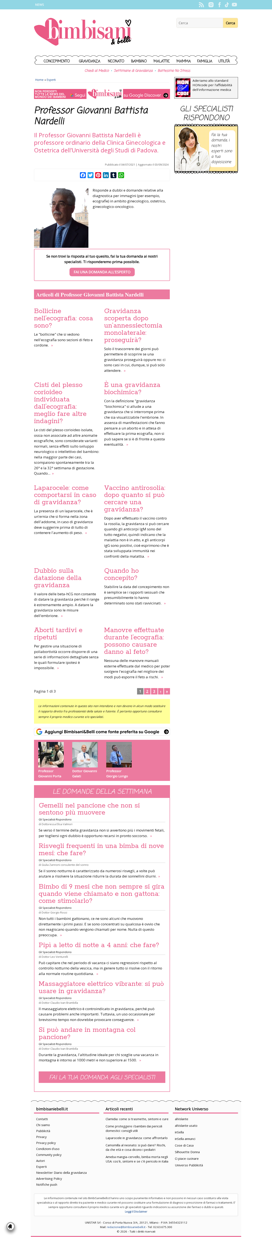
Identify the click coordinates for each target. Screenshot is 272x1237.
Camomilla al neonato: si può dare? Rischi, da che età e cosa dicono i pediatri (136, 1147)
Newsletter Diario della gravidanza (61, 1172)
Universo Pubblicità (189, 1165)
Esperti (51, 80)
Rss (201, 4)
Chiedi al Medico (97, 70)
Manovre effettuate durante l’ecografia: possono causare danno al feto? (134, 641)
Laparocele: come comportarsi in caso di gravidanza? (65, 495)
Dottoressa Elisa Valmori (57, 824)
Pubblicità (43, 1131)
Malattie (162, 61)
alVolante (181, 1119)
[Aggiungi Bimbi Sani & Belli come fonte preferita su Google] (102, 732)
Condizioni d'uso (48, 1149)
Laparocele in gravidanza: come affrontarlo (137, 1138)
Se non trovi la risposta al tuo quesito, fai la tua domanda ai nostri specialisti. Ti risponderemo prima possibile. (102, 264)
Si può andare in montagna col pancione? (87, 1033)
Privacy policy (46, 1143)
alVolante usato (186, 1125)
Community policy (49, 1155)
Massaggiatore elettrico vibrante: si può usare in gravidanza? (101, 987)
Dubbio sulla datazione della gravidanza (58, 578)
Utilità (224, 61)
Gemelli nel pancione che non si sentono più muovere (89, 809)
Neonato (116, 61)
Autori (40, 1160)
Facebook (219, 4)
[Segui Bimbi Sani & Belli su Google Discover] (102, 94)
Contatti (42, 1119)
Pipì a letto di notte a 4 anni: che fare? (99, 945)
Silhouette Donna (187, 1152)
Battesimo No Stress (174, 70)
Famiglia (204, 61)
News (39, 4)
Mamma (184, 61)
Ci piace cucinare (187, 1158)
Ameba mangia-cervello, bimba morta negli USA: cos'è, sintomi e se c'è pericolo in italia (137, 1159)
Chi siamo (43, 1125)
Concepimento (57, 61)
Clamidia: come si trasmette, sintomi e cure (137, 1119)
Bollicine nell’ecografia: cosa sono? (63, 318)
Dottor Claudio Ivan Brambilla (60, 1003)
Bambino (139, 61)
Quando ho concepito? (121, 574)
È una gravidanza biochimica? (132, 389)
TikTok (227, 4)
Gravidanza (89, 61)
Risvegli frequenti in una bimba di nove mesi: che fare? (101, 850)
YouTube (234, 4)
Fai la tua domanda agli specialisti (102, 1077)
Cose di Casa (184, 1145)
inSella (179, 1132)
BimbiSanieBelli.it (83, 32)
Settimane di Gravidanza (133, 70)
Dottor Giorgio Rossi (54, 912)
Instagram (211, 4)
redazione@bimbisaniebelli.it (126, 1227)
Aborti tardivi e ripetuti (58, 634)
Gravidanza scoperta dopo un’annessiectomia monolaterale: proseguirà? (133, 325)
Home (39, 80)
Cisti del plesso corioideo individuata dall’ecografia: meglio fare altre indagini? (60, 403)
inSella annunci (185, 1139)
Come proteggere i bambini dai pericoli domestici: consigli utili (134, 1128)
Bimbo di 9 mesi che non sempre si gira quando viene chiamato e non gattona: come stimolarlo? (101, 893)
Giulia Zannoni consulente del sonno (65, 865)
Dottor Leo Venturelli (55, 957)
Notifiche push (46, 1184)
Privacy (41, 1137)
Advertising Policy (49, 1178)
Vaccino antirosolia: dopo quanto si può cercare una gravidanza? (134, 499)
